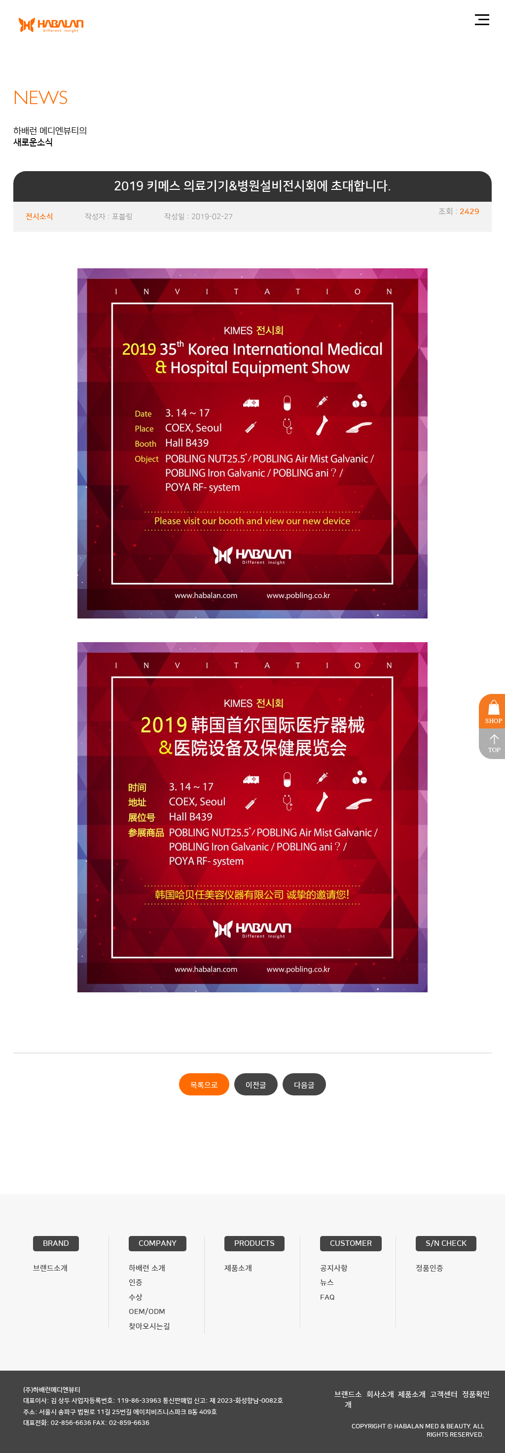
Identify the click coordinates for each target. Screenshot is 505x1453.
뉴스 (327, 1282)
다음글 (304, 1085)
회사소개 (380, 1394)
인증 (136, 1282)
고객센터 (444, 1394)
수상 (136, 1297)
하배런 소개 (147, 1268)
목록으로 (204, 1085)
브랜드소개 (50, 1268)
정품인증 (429, 1268)
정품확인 (476, 1394)
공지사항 (334, 1268)
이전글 (256, 1085)
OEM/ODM (147, 1312)
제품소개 (238, 1268)
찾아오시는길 (149, 1326)
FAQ (327, 1297)
